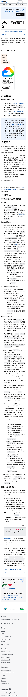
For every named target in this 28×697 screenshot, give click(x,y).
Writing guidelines (6, 657)
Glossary (3, 681)
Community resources (7, 654)
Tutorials (3, 678)
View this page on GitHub (9, 597)
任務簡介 (4, 58)
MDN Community (5, 652)
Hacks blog (4, 683)
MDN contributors (13, 595)
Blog (2, 633)
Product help (4, 644)
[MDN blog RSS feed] (13, 623)
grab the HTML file (18, 103)
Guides (3, 675)
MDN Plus (4, 642)
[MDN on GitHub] (2, 623)
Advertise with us (5, 639)
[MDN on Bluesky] (5, 623)
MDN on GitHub (5, 662)
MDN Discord (5, 660)
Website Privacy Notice (7, 693)
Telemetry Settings (6, 695)
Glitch (20, 124)
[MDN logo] (4, 616)
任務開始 (4, 60)
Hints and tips (5, 62)
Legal (15, 695)
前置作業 (4, 55)
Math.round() (7, 538)
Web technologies (6, 670)
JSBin (12, 124)
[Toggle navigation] (25, 1)
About (3, 631)
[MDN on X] (7, 623)
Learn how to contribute (8, 588)
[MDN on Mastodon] (10, 623)
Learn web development (7, 673)
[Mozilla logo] (6, 689)
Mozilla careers (5, 636)
